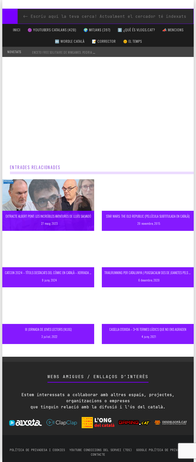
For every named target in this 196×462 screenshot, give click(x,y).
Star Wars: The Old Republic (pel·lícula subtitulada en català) (148, 216)
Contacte (98, 455)
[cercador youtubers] (10, 16)
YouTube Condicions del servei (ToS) (100, 450)
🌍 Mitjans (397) (97, 29)
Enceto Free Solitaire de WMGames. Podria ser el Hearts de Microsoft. (82, 52)
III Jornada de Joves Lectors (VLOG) (48, 329)
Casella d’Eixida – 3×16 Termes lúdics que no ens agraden (147, 329)
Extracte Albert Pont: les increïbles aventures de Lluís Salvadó (48, 216)
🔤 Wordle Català (70, 41)
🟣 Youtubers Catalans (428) (52, 29)
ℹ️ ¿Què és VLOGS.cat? (136, 29)
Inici (16, 29)
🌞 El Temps (132, 41)
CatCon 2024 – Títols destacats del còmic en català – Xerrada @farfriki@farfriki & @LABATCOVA (71, 272)
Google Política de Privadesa (161, 450)
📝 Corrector (104, 41)
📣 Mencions (172, 29)
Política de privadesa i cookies (37, 450)
